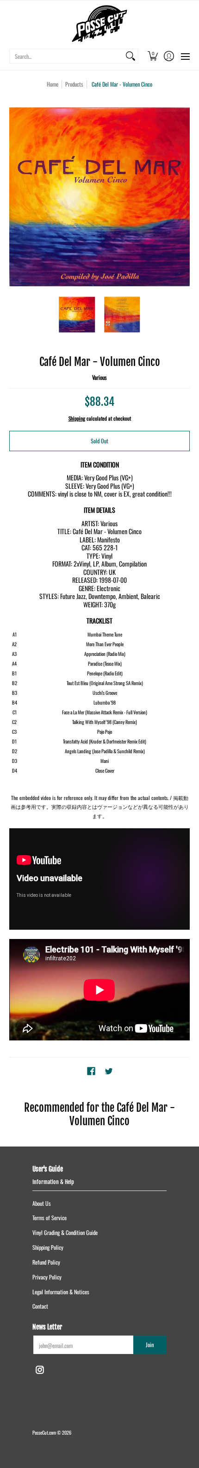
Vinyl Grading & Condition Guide (65, 1232)
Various (99, 377)
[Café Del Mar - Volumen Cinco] (77, 314)
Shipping (76, 418)
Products (74, 84)
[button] (152, 56)
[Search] (130, 56)
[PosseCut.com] (99, 23)
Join (150, 1344)
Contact (40, 1306)
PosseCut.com (44, 1432)
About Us (41, 1203)
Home (52, 84)
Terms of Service (49, 1217)
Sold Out (99, 440)
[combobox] (66, 56)
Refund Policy (46, 1262)
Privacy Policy (47, 1277)
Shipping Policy (47, 1247)
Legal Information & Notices (60, 1291)
